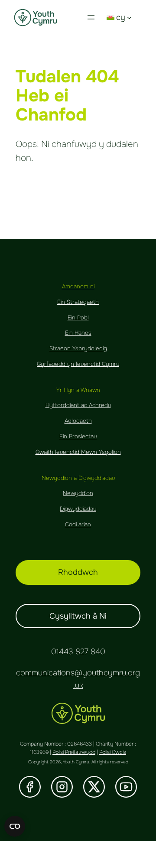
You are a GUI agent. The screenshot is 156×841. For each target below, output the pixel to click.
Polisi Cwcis (112, 752)
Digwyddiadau (78, 508)
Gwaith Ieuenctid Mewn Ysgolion (78, 452)
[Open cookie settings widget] (14, 826)
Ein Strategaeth (78, 302)
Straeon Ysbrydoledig (78, 348)
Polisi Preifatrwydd (73, 752)
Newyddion (78, 493)
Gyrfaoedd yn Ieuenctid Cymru (78, 364)
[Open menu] (91, 17)
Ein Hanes (78, 332)
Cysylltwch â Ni (78, 616)
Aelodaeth (78, 420)
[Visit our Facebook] (30, 787)
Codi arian (78, 524)
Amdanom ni (78, 286)
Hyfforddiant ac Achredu (78, 405)
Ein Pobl (78, 317)
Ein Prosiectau (78, 436)
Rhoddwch (78, 572)
